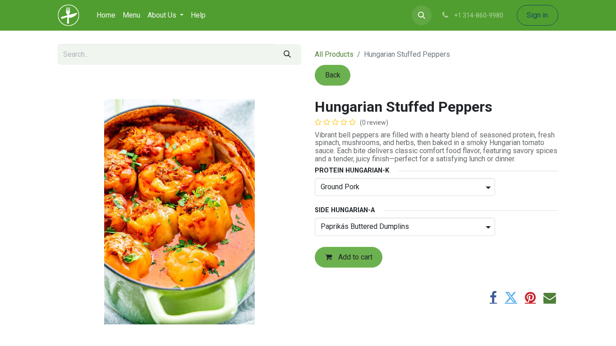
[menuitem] (106, 15)
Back (332, 75)
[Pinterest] (530, 297)
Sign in (537, 15)
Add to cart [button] (354, 257)
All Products (334, 54)
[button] (422, 15)
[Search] (287, 54)
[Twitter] (511, 297)
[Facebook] (493, 297)
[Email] (549, 297)
